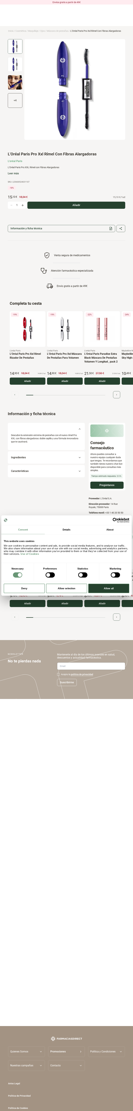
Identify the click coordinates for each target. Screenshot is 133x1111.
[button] (66, 1051)
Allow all (109, 588)
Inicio (10, 31)
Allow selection (66, 588)
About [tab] (110, 529)
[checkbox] (58, 674)
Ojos (42, 31)
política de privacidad (82, 674)
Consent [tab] (23, 529)
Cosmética (20, 31)
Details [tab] (67, 529)
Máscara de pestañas (57, 31)
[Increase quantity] (22, 205)
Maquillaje (33, 31)
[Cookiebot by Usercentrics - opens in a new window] (115, 520)
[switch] (50, 574)
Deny (24, 588)
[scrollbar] (65, 395)
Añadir (27, 381)
